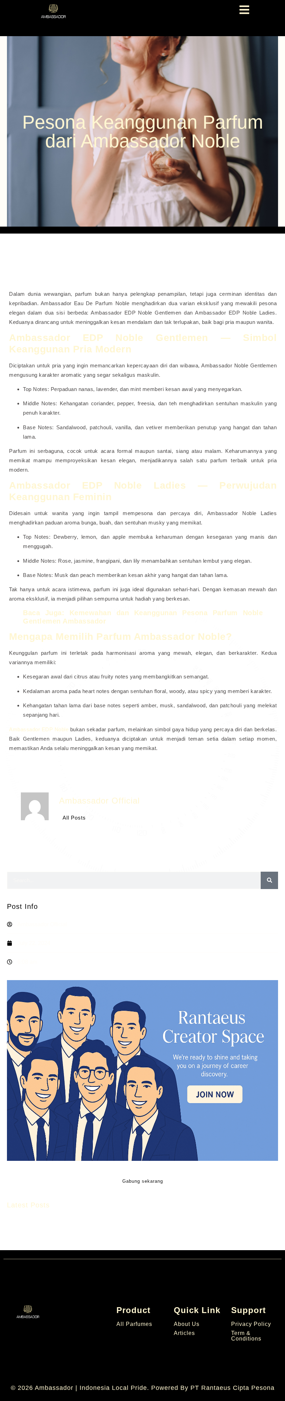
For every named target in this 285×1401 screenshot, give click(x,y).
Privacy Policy (251, 1324)
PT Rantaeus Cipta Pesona (232, 1387)
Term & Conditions (246, 1336)
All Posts (74, 818)
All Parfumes (134, 1324)
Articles (184, 1333)
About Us (187, 1324)
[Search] (269, 880)
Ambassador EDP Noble (38, 729)
